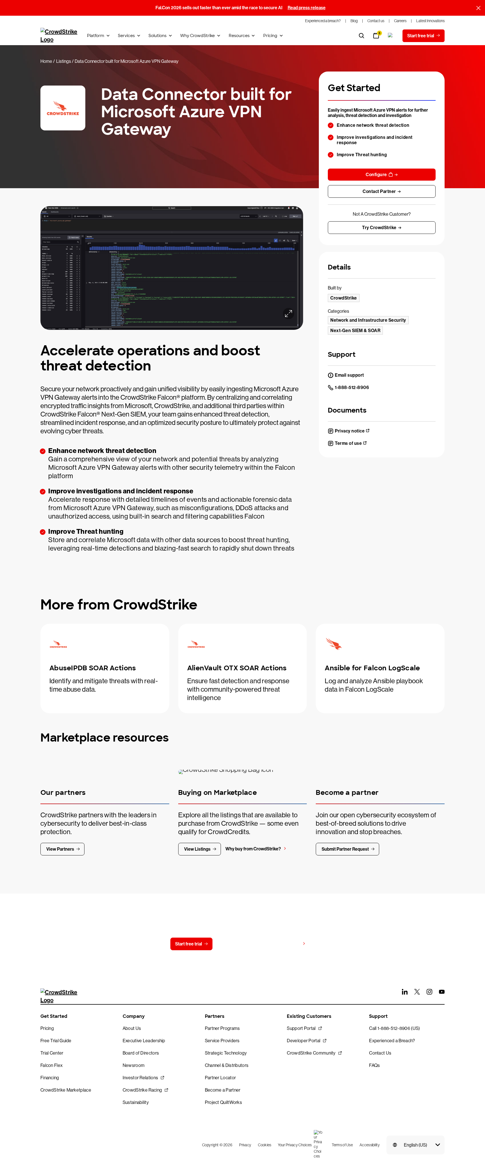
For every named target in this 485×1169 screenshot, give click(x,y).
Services (126, 35)
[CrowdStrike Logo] (59, 35)
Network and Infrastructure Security (368, 320)
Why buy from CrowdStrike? (253, 849)
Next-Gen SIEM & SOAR (355, 330)
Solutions (157, 35)
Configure (376, 174)
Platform (95, 35)
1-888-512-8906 (352, 387)
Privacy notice (350, 431)
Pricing (270, 35)
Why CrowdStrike (197, 35)
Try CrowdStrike (379, 227)
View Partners (60, 849)
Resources (239, 35)
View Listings (197, 849)
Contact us (239, 944)
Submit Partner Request (345, 849)
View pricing (288, 943)
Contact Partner (379, 191)
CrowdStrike (343, 298)
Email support (349, 375)
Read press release (307, 7)
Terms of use (348, 443)
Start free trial (188, 944)
